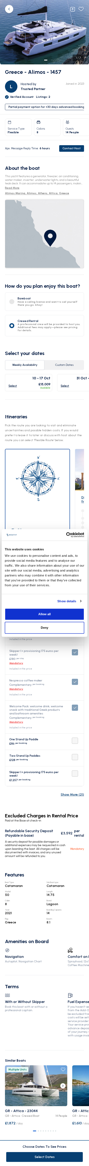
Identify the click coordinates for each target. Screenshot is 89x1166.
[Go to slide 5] (45, 1131)
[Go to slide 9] (55, 1131)
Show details (66, 601)
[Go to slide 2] (38, 1131)
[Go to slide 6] (48, 1131)
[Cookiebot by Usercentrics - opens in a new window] (66, 534)
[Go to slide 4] (43, 1131)
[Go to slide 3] (40, 1131)
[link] (44, 234)
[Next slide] (63, 1085)
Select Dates (45, 1157)
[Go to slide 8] (53, 1131)
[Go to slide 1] (34, 1131)
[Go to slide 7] (50, 1131)
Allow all (44, 614)
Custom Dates (64, 365)
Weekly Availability (24, 365)
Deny (44, 627)
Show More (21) (72, 794)
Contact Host (72, 148)
